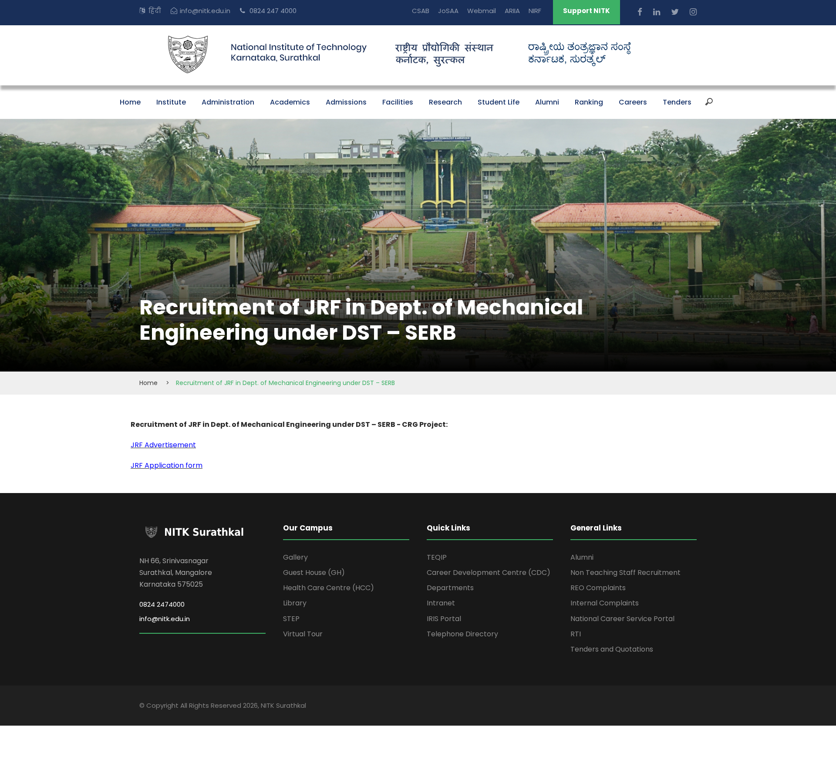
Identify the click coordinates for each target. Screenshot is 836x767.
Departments (450, 588)
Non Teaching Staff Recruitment (625, 573)
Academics (290, 102)
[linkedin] (657, 12)
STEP (291, 619)
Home (130, 102)
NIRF (535, 10)
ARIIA (512, 10)
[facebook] (640, 12)
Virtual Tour (303, 634)
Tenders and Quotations (611, 649)
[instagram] (693, 12)
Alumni (547, 102)
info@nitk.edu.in (205, 10)
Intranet (441, 603)
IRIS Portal (444, 619)
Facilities (397, 102)
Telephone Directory (462, 634)
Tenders (677, 102)
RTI (575, 634)
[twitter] (676, 12)
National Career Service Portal (622, 619)
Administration (228, 102)
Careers (633, 102)
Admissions (346, 102)
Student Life (498, 102)
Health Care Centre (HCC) (328, 588)
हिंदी (154, 10)
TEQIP (437, 557)
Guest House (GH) (314, 573)
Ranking (589, 102)
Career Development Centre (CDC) (488, 573)
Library (295, 603)
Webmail (481, 10)
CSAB (420, 10)
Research (445, 102)
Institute (171, 102)
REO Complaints (598, 588)
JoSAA (448, 10)
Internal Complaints (604, 603)
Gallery (295, 557)
